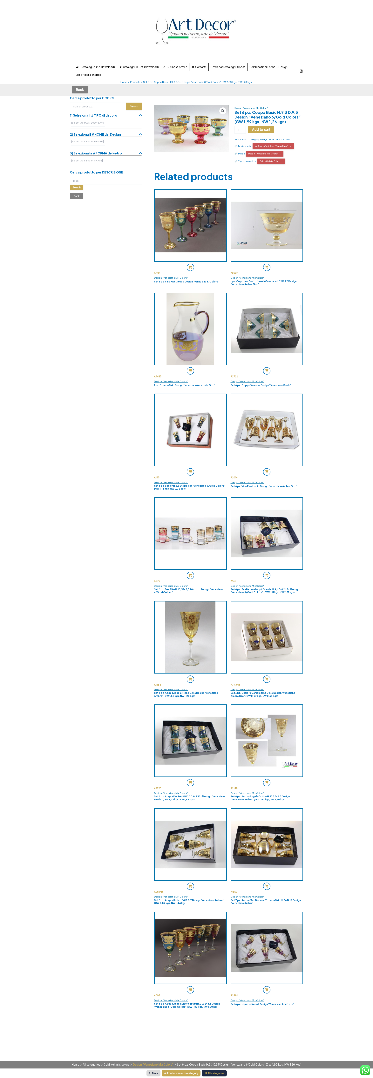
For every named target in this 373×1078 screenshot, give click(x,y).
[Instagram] (301, 71)
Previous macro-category (182, 1073)
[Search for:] (106, 180)
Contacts (201, 67)
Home (75, 1064)
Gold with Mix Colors (269, 161)
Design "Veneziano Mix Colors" (276, 139)
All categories (91, 1064)
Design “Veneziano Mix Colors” (251, 108)
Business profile (177, 67)
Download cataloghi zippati (228, 67)
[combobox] (106, 123)
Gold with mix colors (116, 1064)
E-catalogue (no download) (97, 67)
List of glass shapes (88, 74)
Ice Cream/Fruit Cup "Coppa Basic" (271, 146)
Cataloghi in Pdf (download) (141, 67)
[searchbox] (88, 123)
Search (134, 106)
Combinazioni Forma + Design (268, 67)
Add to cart (261, 129)
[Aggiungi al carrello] (190, 267)
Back (155, 1073)
